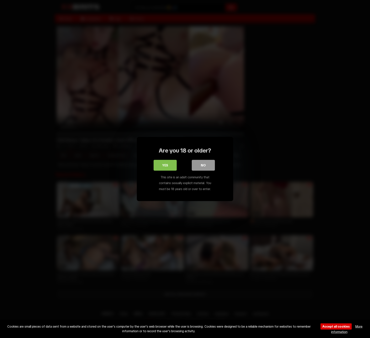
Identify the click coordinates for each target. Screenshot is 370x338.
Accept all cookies (336, 326)
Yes (165, 165)
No (203, 165)
